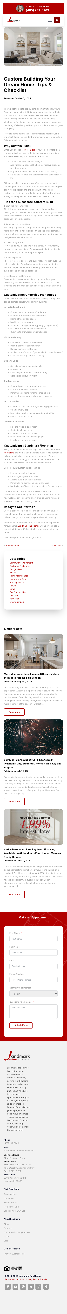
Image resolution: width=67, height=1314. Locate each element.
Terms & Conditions (14, 1279)
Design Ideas (16, 569)
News (12, 589)
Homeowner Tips (18, 579)
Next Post (56, 545)
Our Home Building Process (17, 1232)
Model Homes (11, 1202)
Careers (8, 1228)
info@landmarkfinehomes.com (19, 1150)
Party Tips (14, 598)
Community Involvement (21, 563)
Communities (10, 1194)
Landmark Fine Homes (29, 526)
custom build (30, 150)
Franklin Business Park (14, 1254)
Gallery (7, 1236)
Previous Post (12, 545)
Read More (14, 712)
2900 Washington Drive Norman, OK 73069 (15, 1179)
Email (11, 960)
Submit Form (21, 1025)
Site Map (44, 1279)
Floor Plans (9, 1198)
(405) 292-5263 (11, 1143)
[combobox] (13, 980)
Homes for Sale (11, 1207)
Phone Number (16, 974)
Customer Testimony (20, 566)
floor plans (9, 452)
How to (13, 585)
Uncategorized (17, 602)
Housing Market (17, 582)
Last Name (14, 947)
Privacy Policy (32, 1279)
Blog (6, 1241)
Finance (13, 572)
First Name (14, 933)
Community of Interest (20, 988)
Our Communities (18, 592)
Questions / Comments (20, 1002)
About (7, 1224)
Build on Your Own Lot (14, 1211)
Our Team (14, 595)
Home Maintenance (19, 576)
